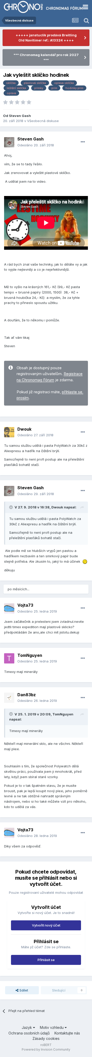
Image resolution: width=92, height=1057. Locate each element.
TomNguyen (29, 655)
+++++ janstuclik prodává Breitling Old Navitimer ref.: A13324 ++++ (46, 37)
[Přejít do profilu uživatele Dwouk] (9, 432)
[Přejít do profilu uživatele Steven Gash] (9, 142)
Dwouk (24, 429)
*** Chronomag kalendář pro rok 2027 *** (46, 57)
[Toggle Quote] (11, 507)
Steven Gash (20, 116)
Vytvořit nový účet (46, 925)
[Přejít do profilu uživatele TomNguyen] (9, 658)
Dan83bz (26, 694)
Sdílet (23, 990)
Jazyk (27, 1027)
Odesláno (35, 145)
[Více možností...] (83, 142)
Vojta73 (25, 605)
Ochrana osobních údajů (29, 1033)
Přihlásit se (46, 960)
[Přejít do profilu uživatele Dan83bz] (9, 698)
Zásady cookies (46, 1038)
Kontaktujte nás (67, 1033)
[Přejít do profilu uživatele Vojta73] (9, 608)
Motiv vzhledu (52, 1027)
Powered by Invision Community (46, 1049)
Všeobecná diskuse (43, 121)
